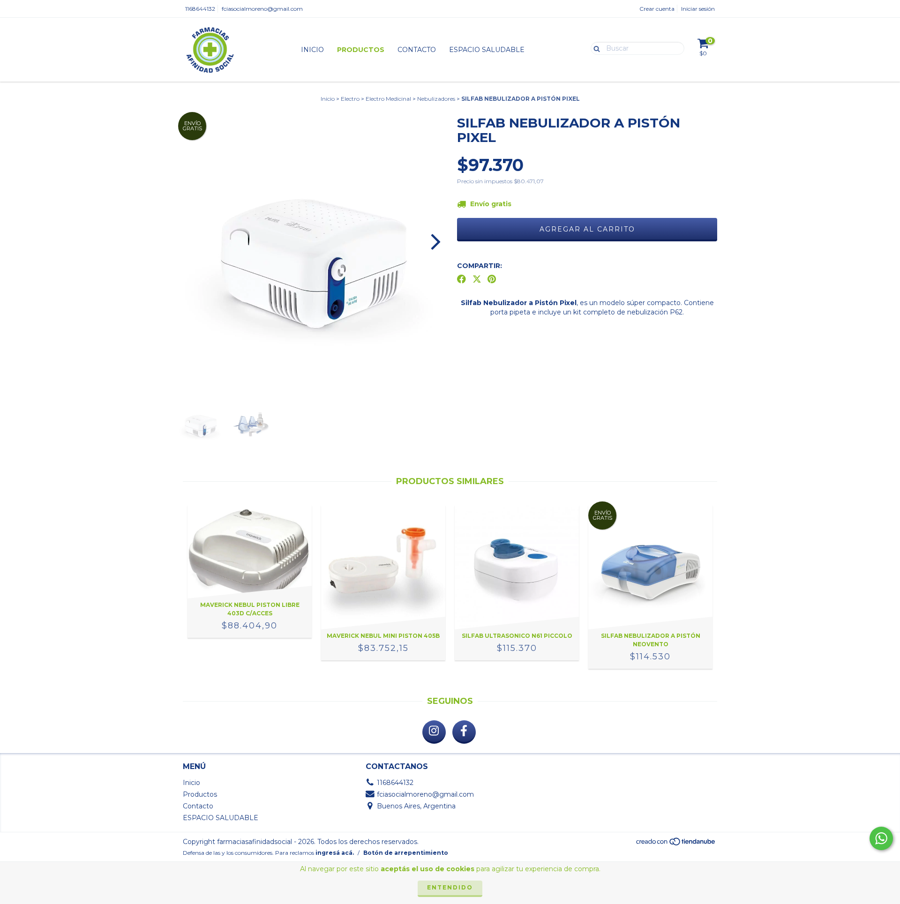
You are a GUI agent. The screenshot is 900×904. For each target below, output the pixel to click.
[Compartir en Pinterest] (492, 279)
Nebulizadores (436, 98)
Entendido (450, 887)
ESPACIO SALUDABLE (487, 49)
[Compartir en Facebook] (461, 279)
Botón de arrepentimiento (405, 852)
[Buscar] (595, 48)
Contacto (417, 49)
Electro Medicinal (388, 98)
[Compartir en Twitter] (476, 279)
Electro (350, 98)
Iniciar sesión (698, 8)
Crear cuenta (657, 8)
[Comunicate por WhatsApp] (881, 838)
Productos (360, 49)
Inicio (312, 49)
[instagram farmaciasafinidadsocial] (434, 732)
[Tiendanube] (676, 843)
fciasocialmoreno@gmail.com (262, 8)
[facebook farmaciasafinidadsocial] (464, 732)
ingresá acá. (334, 852)
